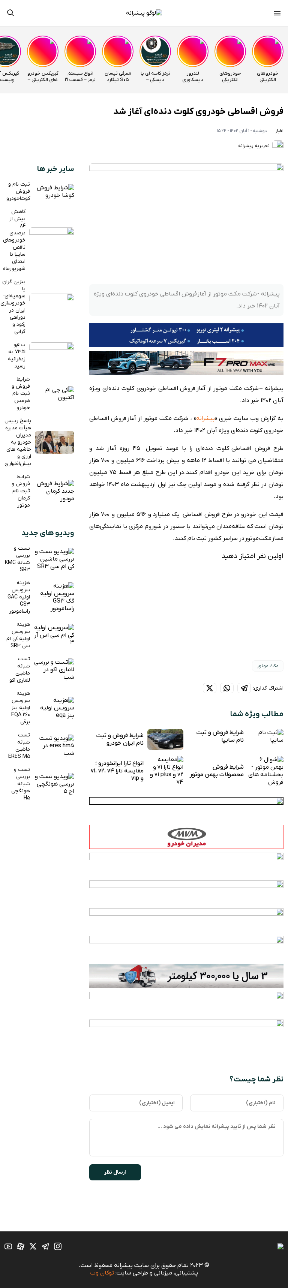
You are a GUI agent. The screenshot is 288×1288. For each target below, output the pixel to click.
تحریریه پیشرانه (254, 146)
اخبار (280, 131)
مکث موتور (268, 666)
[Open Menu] (277, 14)
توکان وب (102, 1273)
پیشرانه (205, 418)
